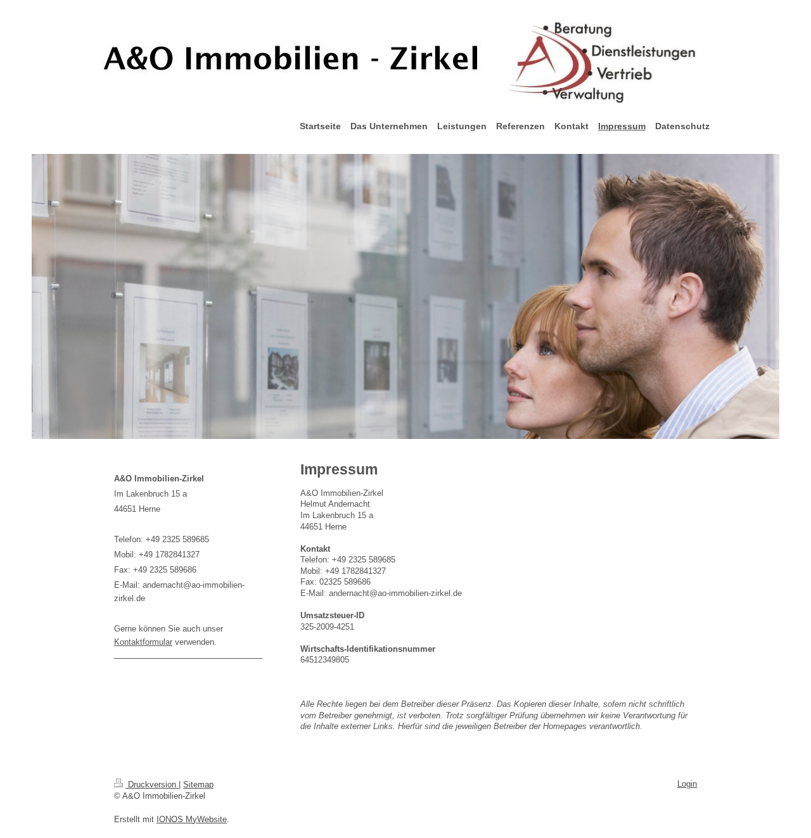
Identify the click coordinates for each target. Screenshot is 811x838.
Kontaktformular (143, 642)
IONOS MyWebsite (191, 819)
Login (687, 784)
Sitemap (198, 784)
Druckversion (152, 784)
